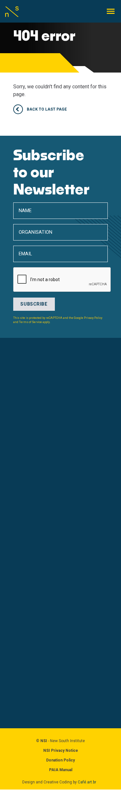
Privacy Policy (93, 317)
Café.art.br (87, 782)
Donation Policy (60, 760)
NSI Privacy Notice (60, 750)
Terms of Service (30, 322)
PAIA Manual (60, 770)
